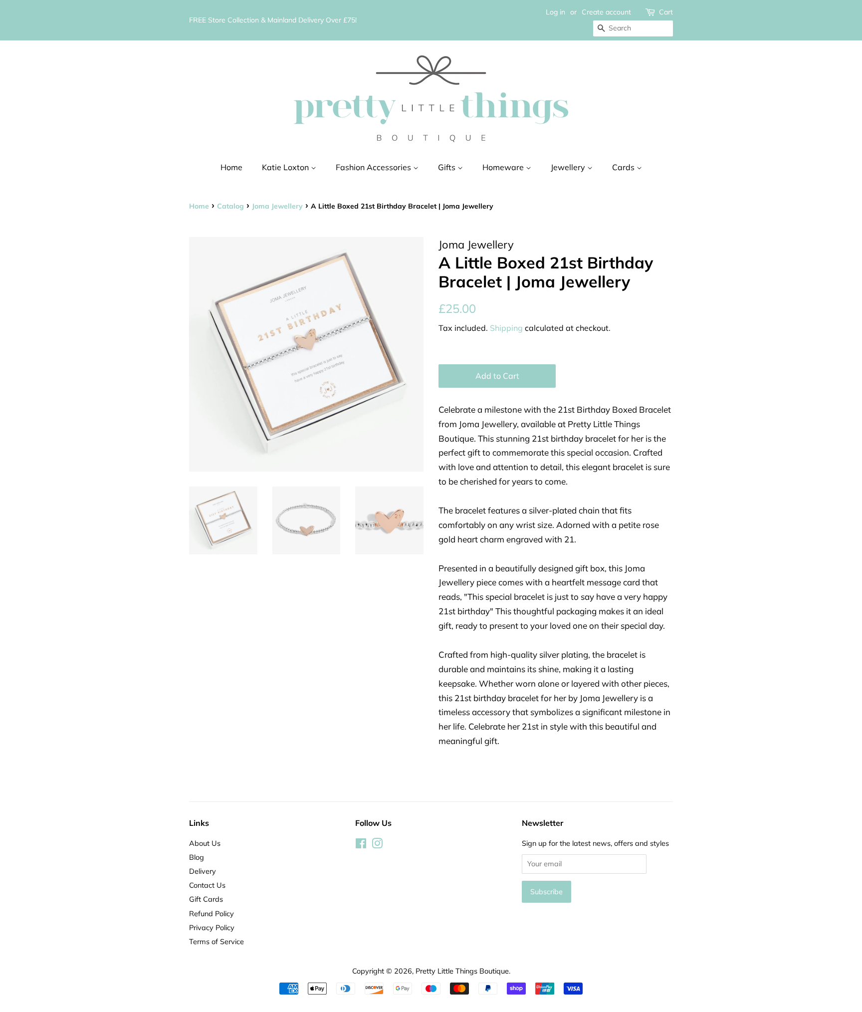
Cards (624, 167)
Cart (666, 11)
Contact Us (207, 885)
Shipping (506, 328)
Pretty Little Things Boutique (462, 971)
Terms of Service (216, 941)
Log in (555, 11)
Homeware (504, 167)
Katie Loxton (286, 167)
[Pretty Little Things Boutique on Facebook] (361, 845)
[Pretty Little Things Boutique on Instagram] (377, 845)
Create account (606, 11)
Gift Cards (206, 899)
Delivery (202, 871)
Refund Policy (211, 913)
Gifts (447, 167)
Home (231, 167)
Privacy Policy (211, 927)
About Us (204, 843)
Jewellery (569, 167)
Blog (196, 857)
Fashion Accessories (374, 167)
